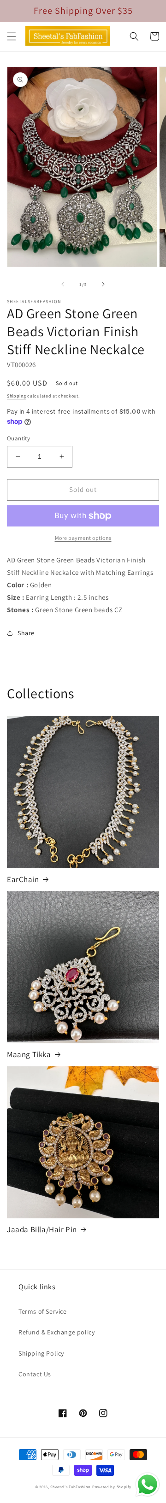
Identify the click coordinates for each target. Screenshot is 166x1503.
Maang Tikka (29, 1054)
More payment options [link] (83, 537)
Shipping (16, 396)
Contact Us (34, 1374)
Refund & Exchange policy (56, 1332)
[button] (11, 36)
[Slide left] (63, 284)
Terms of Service (42, 1311)
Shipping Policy (41, 1353)
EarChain (23, 879)
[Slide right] (103, 284)
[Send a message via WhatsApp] (147, 1484)
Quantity (18, 438)
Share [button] (26, 633)
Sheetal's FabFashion (70, 1486)
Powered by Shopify (111, 1486)
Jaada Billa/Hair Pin (42, 1229)
